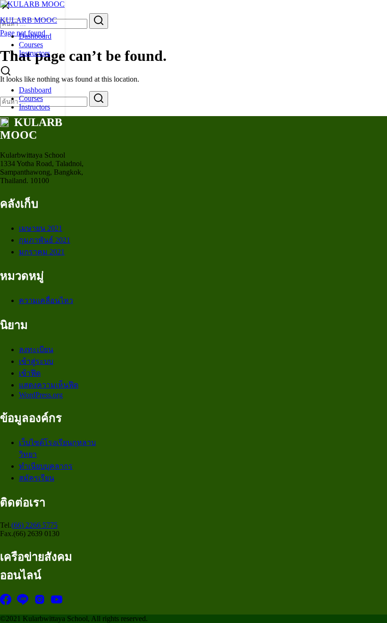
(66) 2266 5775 (34, 525)
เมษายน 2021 (40, 228)
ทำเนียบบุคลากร (46, 466)
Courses (31, 45)
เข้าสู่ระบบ (36, 361)
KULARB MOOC (28, 20)
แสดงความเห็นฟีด (48, 385)
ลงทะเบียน (36, 349)
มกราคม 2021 (42, 252)
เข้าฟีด (30, 373)
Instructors (34, 53)
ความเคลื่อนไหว (46, 300)
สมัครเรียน (36, 478)
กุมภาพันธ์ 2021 (44, 240)
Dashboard (35, 36)
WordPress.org (41, 395)
